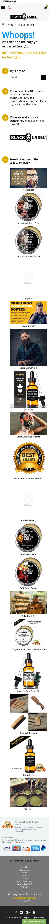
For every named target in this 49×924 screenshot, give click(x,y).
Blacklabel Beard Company (20, 918)
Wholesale (24, 887)
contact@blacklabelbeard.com (24, 898)
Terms (24, 876)
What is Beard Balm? (24, 881)
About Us (24, 867)
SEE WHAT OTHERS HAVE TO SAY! (24, 861)
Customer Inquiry (35, 922)
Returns (24, 878)
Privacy (24, 873)
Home (9, 24)
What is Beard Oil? (24, 884)
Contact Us (24, 870)
